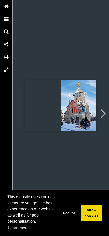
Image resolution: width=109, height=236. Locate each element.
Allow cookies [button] (91, 213)
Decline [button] (69, 213)
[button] (6, 6)
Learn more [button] (18, 228)
